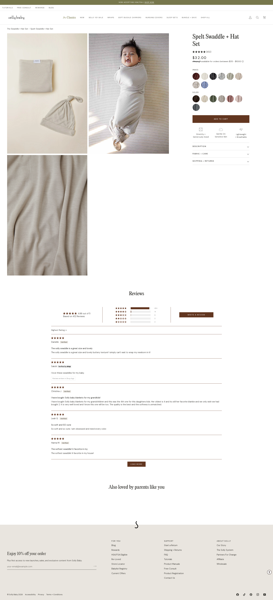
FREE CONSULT (24, 8)
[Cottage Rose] (231, 99)
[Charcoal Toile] (197, 85)
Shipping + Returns (203, 161)
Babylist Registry (119, 568)
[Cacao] (197, 99)
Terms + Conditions (54, 594)
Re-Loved (116, 559)
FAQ (166, 554)
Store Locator (118, 564)
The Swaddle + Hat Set (17, 29)
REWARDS (40, 8)
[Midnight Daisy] (197, 77)
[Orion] (196, 108)
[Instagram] (258, 594)
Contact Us (169, 578)
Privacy (41, 594)
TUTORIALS (7, 8)
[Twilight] (204, 85)
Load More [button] (136, 464)
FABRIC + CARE (200, 154)
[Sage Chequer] (231, 77)
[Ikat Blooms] (214, 77)
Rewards (115, 550)
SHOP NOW (149, 2)
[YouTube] (264, 594)
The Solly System (225, 550)
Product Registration (174, 573)
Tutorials (168, 559)
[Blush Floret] (239, 77)
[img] (57, 338)
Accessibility (30, 594)
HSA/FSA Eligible (119, 554)
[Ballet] (239, 99)
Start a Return (170, 545)
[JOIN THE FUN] (94, 566)
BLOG (51, 8)
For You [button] (116, 541)
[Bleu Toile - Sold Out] (222, 77)
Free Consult (170, 568)
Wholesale (222, 564)
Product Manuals (172, 564)
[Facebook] (237, 594)
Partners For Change (226, 554)
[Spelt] (222, 99)
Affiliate (220, 559)
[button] (69, 17)
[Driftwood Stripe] (205, 77)
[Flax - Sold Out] (205, 99)
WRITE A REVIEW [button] (196, 315)
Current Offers (118, 573)
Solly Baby (13, 594)
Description (199, 146)
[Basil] (214, 99)
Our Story (221, 545)
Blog (113, 545)
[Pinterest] (251, 594)
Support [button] (168, 541)
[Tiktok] (244, 594)
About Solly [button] (224, 541)
